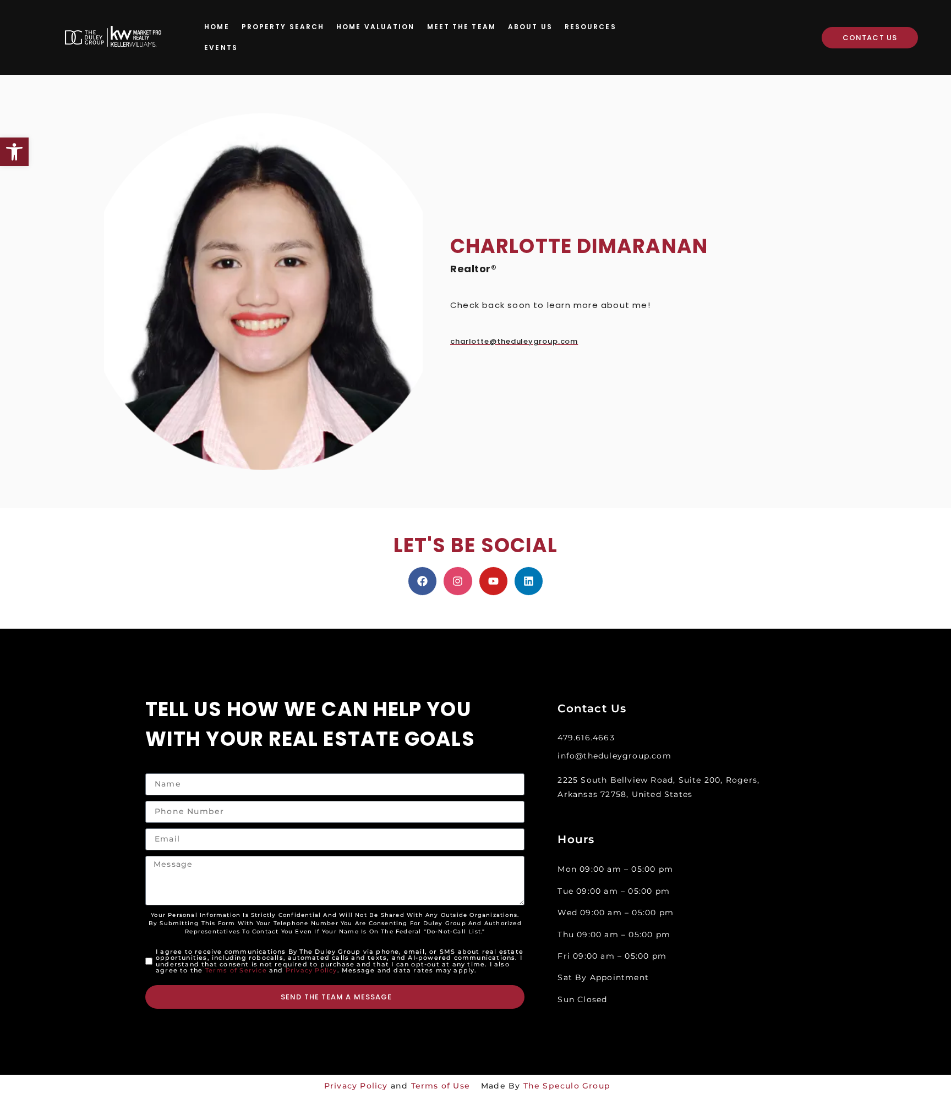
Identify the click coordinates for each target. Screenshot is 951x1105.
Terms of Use (440, 1086)
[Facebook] (422, 581)
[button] (14, 152)
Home (216, 26)
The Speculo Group (566, 1086)
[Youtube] (493, 581)
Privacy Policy (311, 970)
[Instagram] (457, 581)
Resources (590, 26)
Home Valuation (375, 26)
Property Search (283, 26)
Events (221, 47)
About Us (530, 26)
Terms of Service (236, 970)
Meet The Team (461, 26)
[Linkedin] (528, 581)
